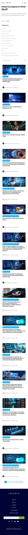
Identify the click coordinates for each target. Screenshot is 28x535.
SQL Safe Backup (4, 48)
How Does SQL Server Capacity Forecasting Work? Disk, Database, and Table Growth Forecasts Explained (13, 331)
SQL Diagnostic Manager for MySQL (8, 35)
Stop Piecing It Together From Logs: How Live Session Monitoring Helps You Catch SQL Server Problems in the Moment (13, 248)
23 (16, 482)
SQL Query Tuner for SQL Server (7, 45)
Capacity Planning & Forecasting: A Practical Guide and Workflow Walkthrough (12, 80)
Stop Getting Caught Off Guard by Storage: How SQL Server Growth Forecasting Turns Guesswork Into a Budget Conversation (12, 386)
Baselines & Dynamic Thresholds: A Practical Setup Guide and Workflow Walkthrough (13, 275)
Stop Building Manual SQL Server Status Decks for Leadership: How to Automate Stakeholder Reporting (13, 358)
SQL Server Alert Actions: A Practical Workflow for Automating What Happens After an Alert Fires (13, 192)
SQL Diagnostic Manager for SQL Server (8, 38)
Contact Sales (14, 510)
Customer (14, 505)
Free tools (3, 28)
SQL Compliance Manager (6, 30)
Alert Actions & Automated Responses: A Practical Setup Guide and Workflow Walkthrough (13, 164)
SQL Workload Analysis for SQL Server (8, 53)
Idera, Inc (14, 502)
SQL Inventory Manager (5, 43)
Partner (14, 507)
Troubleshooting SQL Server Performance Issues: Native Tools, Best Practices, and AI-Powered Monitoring (13, 469)
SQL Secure (3, 50)
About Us (14, 499)
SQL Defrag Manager (5, 33)
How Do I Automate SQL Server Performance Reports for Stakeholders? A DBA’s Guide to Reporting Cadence (11, 304)
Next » (21, 482)
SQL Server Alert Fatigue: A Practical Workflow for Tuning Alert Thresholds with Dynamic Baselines (13, 413)
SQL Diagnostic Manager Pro (6, 40)
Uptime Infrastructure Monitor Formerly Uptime (9, 55)
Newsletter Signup (14, 513)
